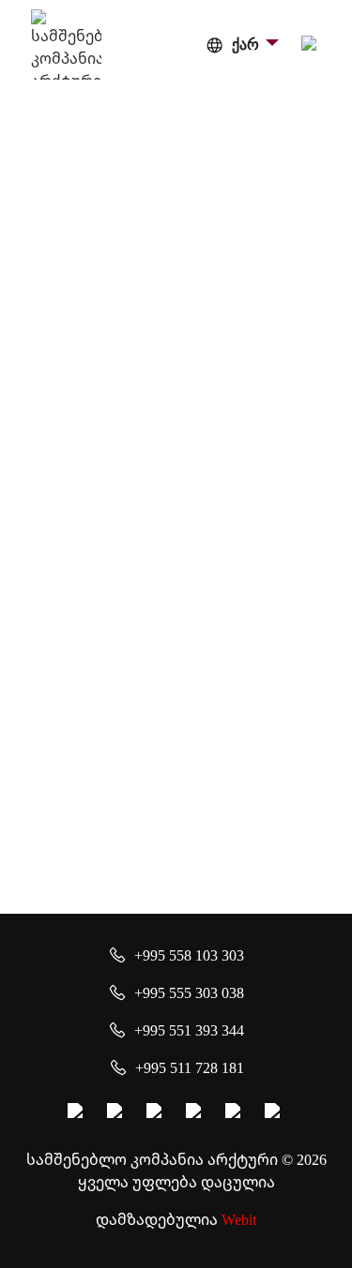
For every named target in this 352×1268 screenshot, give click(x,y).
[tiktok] (275, 1113)
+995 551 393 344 (189, 1030)
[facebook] (78, 1113)
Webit (239, 1219)
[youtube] (156, 1113)
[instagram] (117, 1113)
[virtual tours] (196, 1113)
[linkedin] (235, 1113)
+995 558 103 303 (189, 955)
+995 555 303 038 (189, 992)
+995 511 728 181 (189, 1067)
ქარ (245, 44)
